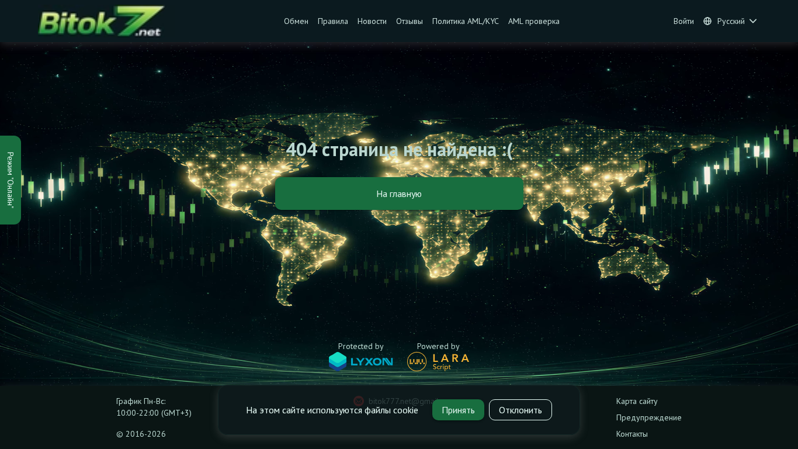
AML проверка (534, 21)
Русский (731, 21)
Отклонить (520, 410)
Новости (372, 21)
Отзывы (409, 21)
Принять (458, 410)
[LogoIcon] (106, 21)
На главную (399, 193)
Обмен (296, 21)
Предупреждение (649, 417)
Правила (333, 21)
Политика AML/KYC (465, 21)
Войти (684, 21)
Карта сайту (637, 401)
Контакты (632, 434)
